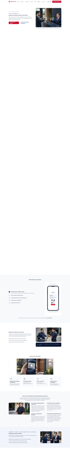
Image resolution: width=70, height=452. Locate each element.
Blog (35, 1)
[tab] (26, 292)
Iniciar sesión (49, 1)
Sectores (21, 1)
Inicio (18, 1)
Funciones (27, 1)
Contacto (38, 1)
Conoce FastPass (49, 317)
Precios (31, 1)
